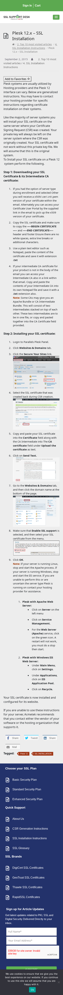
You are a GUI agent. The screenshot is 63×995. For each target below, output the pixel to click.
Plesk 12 (24, 753)
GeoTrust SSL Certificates (28, 877)
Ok (32, 989)
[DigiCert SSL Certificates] (7, 868)
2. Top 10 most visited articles (34, 44)
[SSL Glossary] (7, 848)
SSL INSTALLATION (43, 753)
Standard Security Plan (26, 789)
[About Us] (7, 819)
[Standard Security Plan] (7, 790)
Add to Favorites (16, 79)
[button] (56, 17)
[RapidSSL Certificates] (7, 897)
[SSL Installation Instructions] (7, 838)
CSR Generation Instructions (30, 828)
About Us (18, 818)
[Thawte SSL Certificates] (7, 887)
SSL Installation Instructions (29, 838)
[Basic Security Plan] (7, 780)
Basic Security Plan (24, 779)
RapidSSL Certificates (26, 897)
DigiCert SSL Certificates (27, 867)
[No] (58, 982)
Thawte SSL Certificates (27, 887)
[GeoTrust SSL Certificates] (7, 878)
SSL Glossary (20, 848)
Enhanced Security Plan (27, 799)
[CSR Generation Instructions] (7, 829)
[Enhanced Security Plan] (7, 799)
